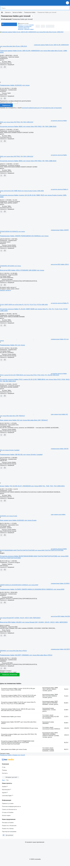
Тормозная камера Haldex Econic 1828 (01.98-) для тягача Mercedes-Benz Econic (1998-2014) (18, 709)
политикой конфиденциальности (31, 107)
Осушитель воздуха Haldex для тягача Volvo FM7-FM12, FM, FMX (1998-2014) (19, 734)
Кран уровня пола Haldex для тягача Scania (14, 749)
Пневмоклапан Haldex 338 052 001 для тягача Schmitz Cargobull (21, 454)
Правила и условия (7, 803)
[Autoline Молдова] (11, 3)
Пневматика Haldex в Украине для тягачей (12, 755)
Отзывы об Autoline (7, 812)
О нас (3, 767)
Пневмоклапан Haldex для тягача (11, 716)
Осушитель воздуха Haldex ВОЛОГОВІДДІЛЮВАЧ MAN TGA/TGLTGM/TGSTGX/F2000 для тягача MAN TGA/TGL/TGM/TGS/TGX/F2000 (17, 742)
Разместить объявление (9, 674)
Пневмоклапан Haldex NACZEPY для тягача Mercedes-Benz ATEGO (18, 722)
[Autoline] (2, 12)
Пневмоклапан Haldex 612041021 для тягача (14, 85)
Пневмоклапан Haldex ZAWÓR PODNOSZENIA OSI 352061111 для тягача (24, 236)
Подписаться (6, 105)
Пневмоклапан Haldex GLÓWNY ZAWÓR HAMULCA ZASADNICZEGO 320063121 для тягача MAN (32, 589)
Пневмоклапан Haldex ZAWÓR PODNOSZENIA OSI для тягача (19, 728)
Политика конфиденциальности (11, 806)
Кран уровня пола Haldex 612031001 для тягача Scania (18, 520)
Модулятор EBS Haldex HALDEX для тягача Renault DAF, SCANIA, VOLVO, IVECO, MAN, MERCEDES (34, 622)
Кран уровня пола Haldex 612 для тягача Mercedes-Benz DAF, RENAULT (24, 420)
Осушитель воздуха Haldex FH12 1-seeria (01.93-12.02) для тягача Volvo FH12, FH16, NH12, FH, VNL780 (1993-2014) (18, 696)
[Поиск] (67, 8)
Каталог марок (6, 815)
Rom (3, 780)
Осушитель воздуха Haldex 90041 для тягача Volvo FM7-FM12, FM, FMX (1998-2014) (28, 126)
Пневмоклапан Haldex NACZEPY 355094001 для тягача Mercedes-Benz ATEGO (26, 655)
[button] (67, 3)
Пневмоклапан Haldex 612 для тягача (12, 345)
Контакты (5, 773)
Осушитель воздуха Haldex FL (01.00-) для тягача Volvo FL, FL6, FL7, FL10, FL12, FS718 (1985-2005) (18, 702)
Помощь (4, 770)
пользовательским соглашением (51, 107)
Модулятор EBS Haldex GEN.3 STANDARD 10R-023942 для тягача (22, 270)
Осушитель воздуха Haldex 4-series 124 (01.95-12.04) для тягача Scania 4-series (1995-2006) (18, 689)
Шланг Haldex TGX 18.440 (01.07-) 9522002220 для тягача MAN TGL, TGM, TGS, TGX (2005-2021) (32, 486)
